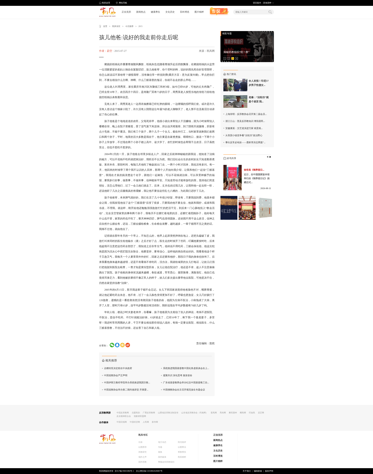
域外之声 (142, 457)
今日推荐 (129, 26)
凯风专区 (116, 26)
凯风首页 (106, 3)
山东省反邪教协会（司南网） (194, 413)
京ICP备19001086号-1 (124, 471)
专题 (160, 447)
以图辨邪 (142, 447)
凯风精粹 (182, 457)
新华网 (155, 422)
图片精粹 (199, 12)
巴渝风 (252, 413)
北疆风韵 (136, 413)
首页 (105, 26)
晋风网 (214, 413)
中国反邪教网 (123, 413)
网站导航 (123, 3)
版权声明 (269, 471)
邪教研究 (142, 452)
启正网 (261, 413)
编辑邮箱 (258, 471)
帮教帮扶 (182, 452)
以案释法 (182, 447)
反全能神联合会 (124, 416)
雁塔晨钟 (233, 413)
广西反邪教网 (149, 413)
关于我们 (247, 471)
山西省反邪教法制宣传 (168, 413)
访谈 (140, 442)
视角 (160, 452)
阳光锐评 (182, 442)
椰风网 (243, 413)
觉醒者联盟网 (140, 416)
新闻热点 (141, 12)
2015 (140, 26)
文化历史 (170, 12)
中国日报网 (122, 422)
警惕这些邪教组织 (166, 462)
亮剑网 (223, 413)
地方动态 (162, 442)
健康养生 (155, 12)
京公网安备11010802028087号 (149, 471)
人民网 (146, 422)
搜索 (270, 12)
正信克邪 (126, 12)
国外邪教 (142, 462)
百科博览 (184, 12)
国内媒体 (162, 457)
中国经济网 (135, 422)
